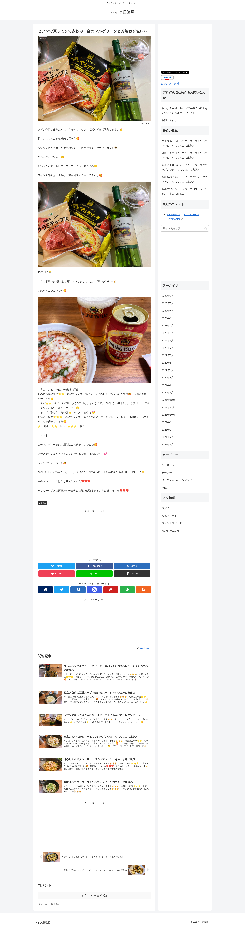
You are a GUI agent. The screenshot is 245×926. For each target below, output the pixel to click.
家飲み (43, 503)
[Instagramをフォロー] (94, 589)
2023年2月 (168, 325)
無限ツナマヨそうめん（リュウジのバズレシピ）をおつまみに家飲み (185, 155)
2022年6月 (168, 355)
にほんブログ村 (170, 83)
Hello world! (173, 214)
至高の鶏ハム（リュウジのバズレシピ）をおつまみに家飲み (185, 191)
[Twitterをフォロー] (61, 589)
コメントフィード (172, 523)
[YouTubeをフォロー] (110, 589)
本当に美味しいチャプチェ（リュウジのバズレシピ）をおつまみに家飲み (185, 167)
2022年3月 (168, 377)
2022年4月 (168, 370)
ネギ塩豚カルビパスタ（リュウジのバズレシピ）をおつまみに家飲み (185, 143)
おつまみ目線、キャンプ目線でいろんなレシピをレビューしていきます (185, 110)
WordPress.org (170, 530)
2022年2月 (168, 385)
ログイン (167, 508)
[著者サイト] (45, 589)
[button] (205, 228)
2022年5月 (168, 362)
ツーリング (168, 465)
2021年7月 (168, 437)
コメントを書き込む (94, 895)
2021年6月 (168, 444)
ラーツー (167, 472)
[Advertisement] (94, 533)
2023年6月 (168, 295)
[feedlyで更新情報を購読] (127, 589)
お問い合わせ (169, 120)
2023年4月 (168, 310)
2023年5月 (168, 303)
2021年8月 (168, 429)
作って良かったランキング (177, 480)
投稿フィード (169, 515)
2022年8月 (168, 340)
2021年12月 (168, 399)
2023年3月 (168, 318)
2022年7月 (168, 347)
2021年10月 (168, 414)
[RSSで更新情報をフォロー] (143, 589)
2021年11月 (168, 407)
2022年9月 (168, 333)
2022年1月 (168, 392)
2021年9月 (168, 422)
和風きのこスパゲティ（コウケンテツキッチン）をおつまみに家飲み (185, 179)
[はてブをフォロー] (78, 589)
